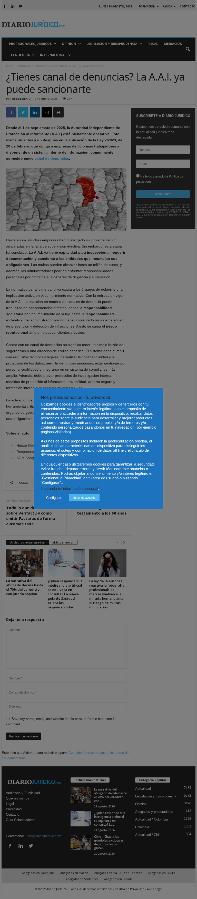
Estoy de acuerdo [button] (84, 497)
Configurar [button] (53, 498)
